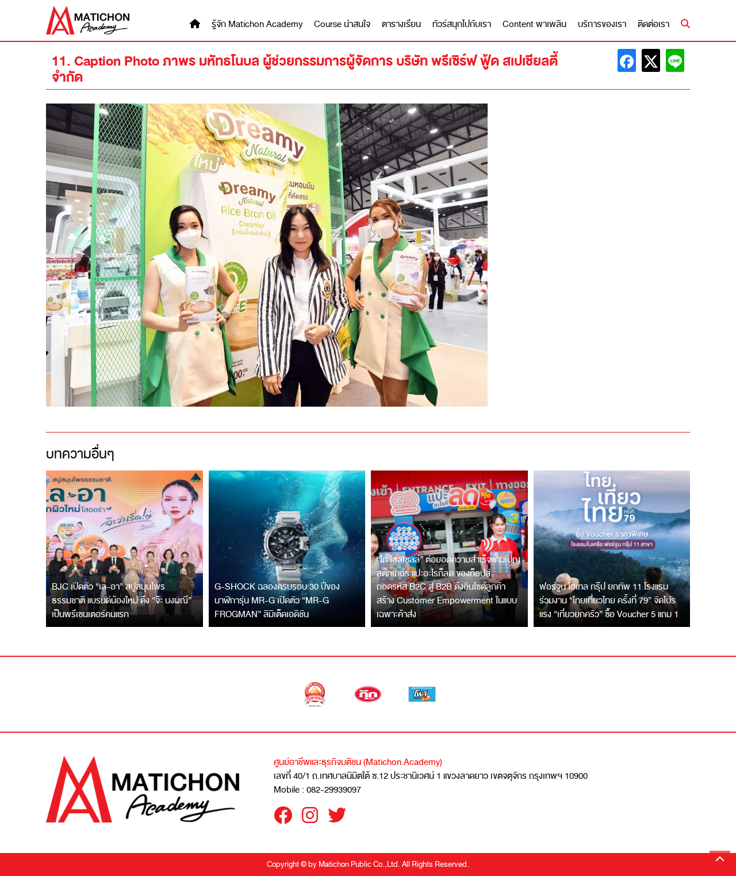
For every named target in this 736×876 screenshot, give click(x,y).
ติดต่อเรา (653, 24)
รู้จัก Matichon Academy (257, 24)
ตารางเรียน (401, 24)
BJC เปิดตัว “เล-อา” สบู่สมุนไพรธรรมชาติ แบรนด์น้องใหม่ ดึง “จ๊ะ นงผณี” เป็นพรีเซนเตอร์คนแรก (121, 600)
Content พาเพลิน (534, 24)
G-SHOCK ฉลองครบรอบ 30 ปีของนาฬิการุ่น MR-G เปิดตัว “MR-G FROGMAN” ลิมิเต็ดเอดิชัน (277, 600)
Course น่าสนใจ (342, 24)
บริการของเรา (602, 24)
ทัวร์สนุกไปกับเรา (461, 24)
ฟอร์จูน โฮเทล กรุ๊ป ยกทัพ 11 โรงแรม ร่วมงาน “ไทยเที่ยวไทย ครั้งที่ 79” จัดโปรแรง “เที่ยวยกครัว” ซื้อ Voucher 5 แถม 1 (608, 600)
